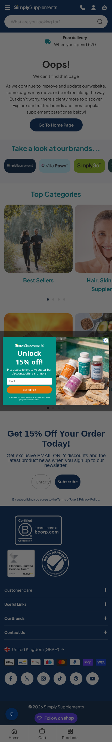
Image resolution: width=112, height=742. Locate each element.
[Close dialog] (105, 340)
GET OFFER (29, 389)
